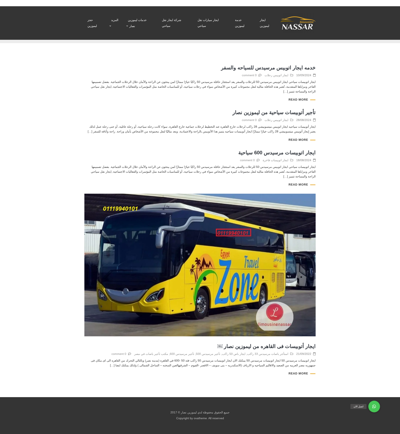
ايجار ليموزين (264, 22)
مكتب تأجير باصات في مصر (151, 353)
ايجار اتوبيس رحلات (276, 75)
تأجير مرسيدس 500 (208, 353)
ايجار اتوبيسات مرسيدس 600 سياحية (277, 152)
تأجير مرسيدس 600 (182, 353)
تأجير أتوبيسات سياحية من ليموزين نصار (274, 112)
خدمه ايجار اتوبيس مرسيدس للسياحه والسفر (268, 67)
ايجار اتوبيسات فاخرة (275, 160)
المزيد (114, 20)
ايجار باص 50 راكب (233, 353)
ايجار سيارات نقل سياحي (208, 22)
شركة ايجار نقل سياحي (171, 22)
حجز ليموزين (92, 22)
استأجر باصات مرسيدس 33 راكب (267, 353)
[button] (374, 406)
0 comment (249, 75)
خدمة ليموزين (239, 22)
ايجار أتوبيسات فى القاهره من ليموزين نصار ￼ (267, 346)
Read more (298, 99)
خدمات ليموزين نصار (137, 23)
